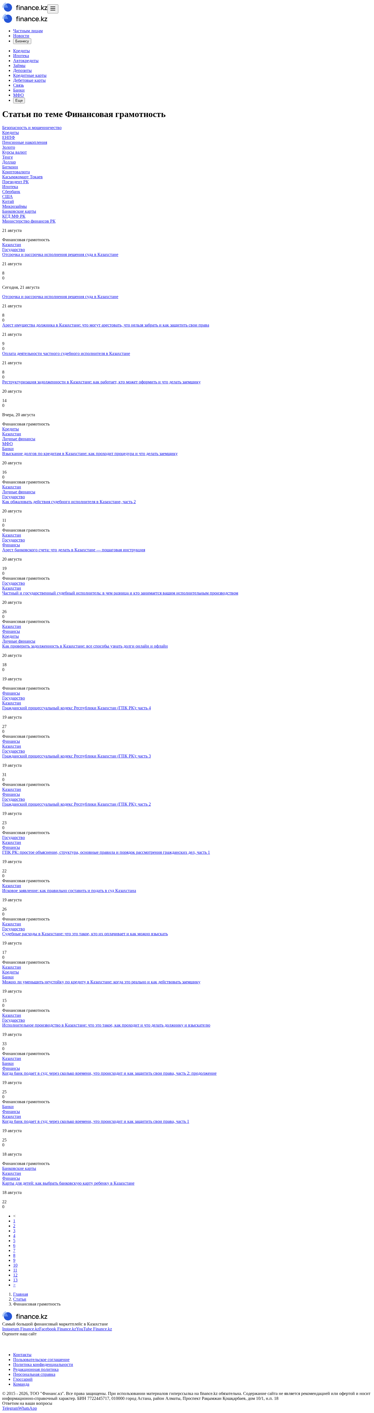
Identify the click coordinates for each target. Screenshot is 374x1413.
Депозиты (22, 70)
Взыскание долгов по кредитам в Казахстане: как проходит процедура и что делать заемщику (90, 453)
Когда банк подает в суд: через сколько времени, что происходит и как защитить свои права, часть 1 (95, 1121)
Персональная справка (34, 1374)
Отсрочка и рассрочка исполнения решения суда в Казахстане (60, 254)
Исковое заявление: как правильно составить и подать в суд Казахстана (69, 890)
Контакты (22, 1354)
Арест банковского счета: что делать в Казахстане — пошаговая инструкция (73, 549)
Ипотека (21, 55)
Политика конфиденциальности (43, 1364)
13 (15, 1280)
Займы (19, 65)
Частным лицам (28, 30)
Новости (21, 35)
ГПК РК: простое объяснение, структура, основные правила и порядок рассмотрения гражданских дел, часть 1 (106, 852)
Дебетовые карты (29, 80)
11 (15, 1270)
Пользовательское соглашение (41, 1359)
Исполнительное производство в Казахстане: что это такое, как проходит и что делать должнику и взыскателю (106, 1025)
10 (15, 1265)
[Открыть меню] (52, 8)
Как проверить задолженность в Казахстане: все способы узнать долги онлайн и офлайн (85, 646)
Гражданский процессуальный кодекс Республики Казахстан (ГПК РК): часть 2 (76, 804)
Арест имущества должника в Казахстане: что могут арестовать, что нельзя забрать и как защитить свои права (105, 325)
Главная (20, 1294)
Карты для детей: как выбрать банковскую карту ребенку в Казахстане (68, 1183)
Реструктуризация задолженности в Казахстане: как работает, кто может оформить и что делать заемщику (101, 382)
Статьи (19, 1299)
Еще (19, 100)
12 (15, 1275)
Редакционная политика (36, 1369)
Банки (19, 90)
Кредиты (21, 50)
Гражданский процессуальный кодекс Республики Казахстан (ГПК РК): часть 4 (76, 708)
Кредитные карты (30, 75)
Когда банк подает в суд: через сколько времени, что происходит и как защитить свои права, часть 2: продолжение (109, 1073)
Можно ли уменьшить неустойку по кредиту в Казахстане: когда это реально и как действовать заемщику (101, 982)
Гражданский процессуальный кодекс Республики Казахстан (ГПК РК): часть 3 (76, 756)
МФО (18, 95)
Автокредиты (26, 60)
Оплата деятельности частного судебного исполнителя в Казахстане (66, 353)
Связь (18, 85)
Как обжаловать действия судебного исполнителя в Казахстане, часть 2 (69, 501)
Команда (21, 1384)
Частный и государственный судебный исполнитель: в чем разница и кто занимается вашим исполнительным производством (120, 593)
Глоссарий (23, 1379)
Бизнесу (22, 41)
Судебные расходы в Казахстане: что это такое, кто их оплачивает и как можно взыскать (85, 933)
